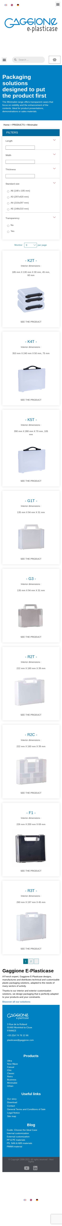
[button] (57, 4)
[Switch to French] (6, 5)
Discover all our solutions (16, 1001)
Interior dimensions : (31, 267)
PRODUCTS (18, 124)
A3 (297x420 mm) (20, 196)
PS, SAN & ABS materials (19, 1143)
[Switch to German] (18, 5)
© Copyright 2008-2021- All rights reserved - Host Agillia (31, 1160)
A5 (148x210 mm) (20, 208)
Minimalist (12, 1083)
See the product (31, 321)
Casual (10, 1067)
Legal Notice (13, 1112)
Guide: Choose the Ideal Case (22, 1130)
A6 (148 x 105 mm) (20, 190)
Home (6, 124)
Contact (11, 1106)
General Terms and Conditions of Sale (26, 1109)
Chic (9, 1070)
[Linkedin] (35, 1168)
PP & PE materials (16, 1140)
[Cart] (54, 60)
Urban (10, 1086)
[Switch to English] (12, 5)
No (12, 225)
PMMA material (14, 1146)
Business (11, 1079)
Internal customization (18, 1133)
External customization (18, 1136)
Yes (12, 231)
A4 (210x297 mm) (20, 202)
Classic (10, 1073)
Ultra (9, 1060)
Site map (11, 1116)
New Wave (12, 1064)
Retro (10, 1076)
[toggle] (54, 140)
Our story (12, 1099)
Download (12, 1102)
